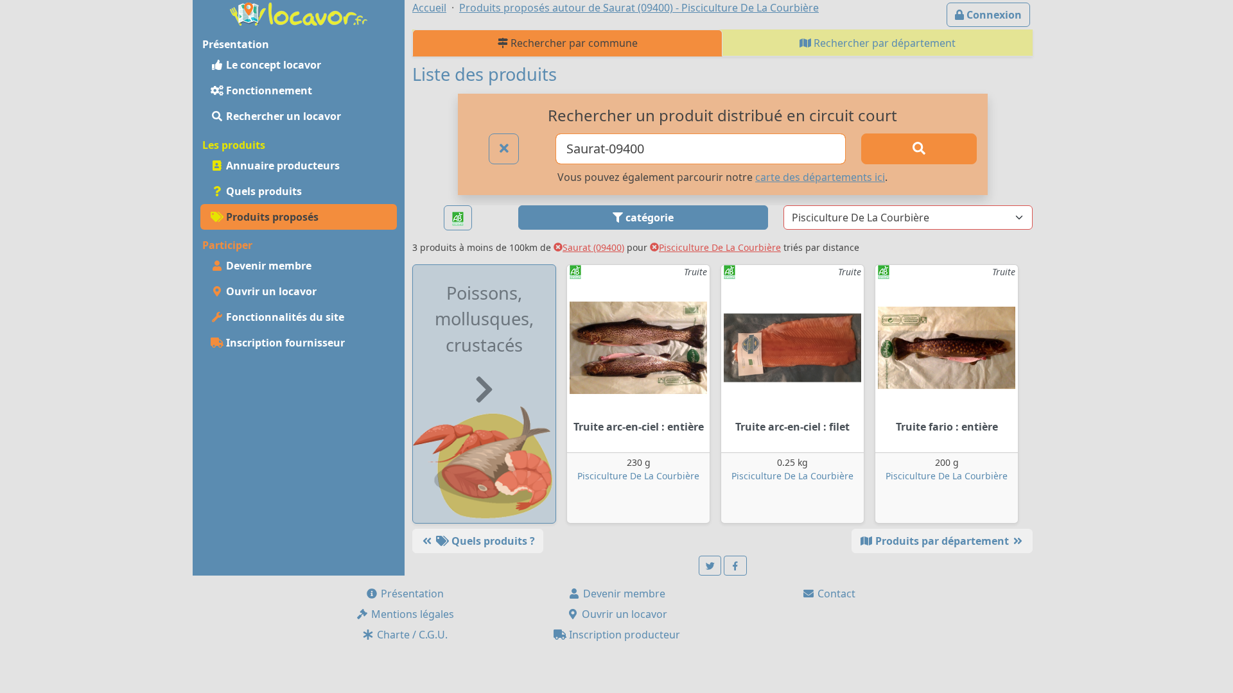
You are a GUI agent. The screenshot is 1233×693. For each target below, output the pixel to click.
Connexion (993, 15)
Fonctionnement (267, 90)
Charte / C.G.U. (411, 635)
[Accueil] (298, 13)
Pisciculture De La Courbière (720, 247)
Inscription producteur (623, 635)
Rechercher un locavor (282, 116)
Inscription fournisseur (284, 343)
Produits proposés (271, 217)
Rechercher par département (883, 43)
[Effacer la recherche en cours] (504, 148)
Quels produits (262, 191)
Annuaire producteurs (281, 165)
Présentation (411, 593)
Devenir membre (267, 266)
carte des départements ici (820, 177)
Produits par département (942, 541)
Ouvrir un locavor (270, 291)
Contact (835, 593)
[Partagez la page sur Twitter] (710, 566)
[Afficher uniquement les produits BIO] (458, 217)
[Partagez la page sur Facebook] (735, 566)
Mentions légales (411, 614)
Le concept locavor (272, 65)
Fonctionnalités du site (283, 317)
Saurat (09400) (593, 247)
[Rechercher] (919, 148)
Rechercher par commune (573, 43)
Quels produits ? (492, 541)
